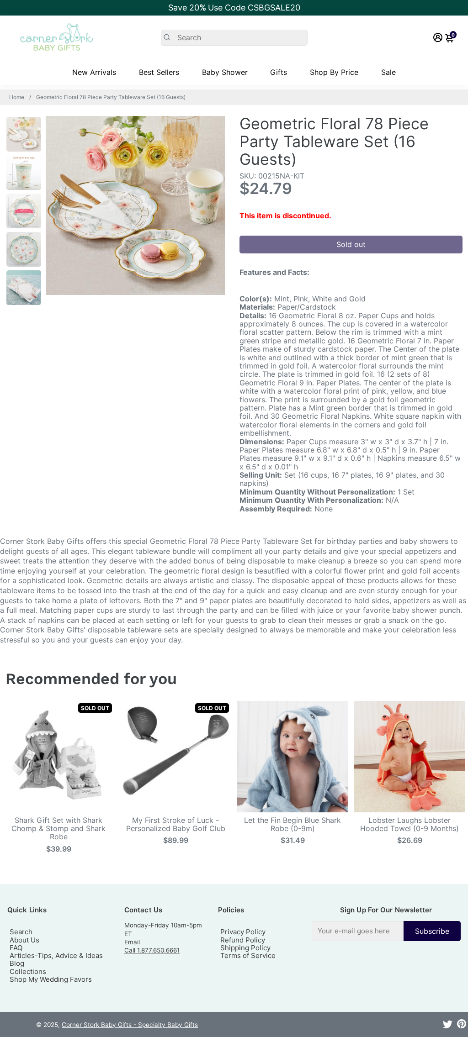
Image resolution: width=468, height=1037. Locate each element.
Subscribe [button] (432, 931)
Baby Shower (225, 72)
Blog (17, 963)
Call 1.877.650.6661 (152, 950)
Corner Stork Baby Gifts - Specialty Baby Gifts (130, 1024)
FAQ (16, 947)
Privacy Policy (243, 931)
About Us (24, 940)
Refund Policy (242, 940)
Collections (28, 971)
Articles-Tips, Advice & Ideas (56, 955)
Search (21, 931)
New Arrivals (94, 72)
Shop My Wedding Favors (51, 979)
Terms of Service (248, 955)
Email (132, 942)
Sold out (351, 244)
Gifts (278, 72)
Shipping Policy (245, 947)
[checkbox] (386, 931)
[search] (234, 38)
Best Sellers (159, 72)
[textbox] (358, 931)
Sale (388, 72)
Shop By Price (334, 72)
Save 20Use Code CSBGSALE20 (234, 7)
